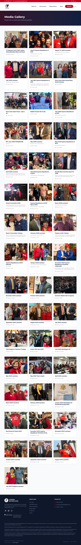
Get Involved (42, 6)
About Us (33, 6)
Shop (61, 6)
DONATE (69, 6)
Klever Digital (15, 542)
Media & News (53, 6)
